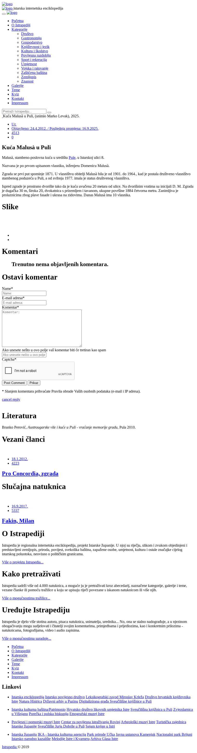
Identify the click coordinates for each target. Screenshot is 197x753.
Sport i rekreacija (34, 60)
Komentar (10, 307)
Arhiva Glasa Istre (104, 739)
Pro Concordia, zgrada (30, 473)
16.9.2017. (20, 506)
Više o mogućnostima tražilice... (26, 598)
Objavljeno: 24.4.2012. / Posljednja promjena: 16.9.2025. (55, 128)
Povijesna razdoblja (36, 55)
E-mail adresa (13, 298)
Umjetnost (29, 64)
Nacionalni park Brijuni (174, 734)
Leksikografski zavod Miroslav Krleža (115, 697)
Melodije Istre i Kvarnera (71, 739)
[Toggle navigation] (4, 14)
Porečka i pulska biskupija (48, 714)
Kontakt (18, 98)
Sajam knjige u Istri (100, 726)
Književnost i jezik (35, 47)
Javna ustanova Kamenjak (135, 734)
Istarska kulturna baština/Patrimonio (39, 709)
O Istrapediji (21, 25)
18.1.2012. (20, 459)
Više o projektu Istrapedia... (22, 562)
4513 (15, 133)
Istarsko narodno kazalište (31, 739)
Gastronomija (31, 38)
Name (7, 289)
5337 (15, 510)
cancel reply (11, 399)
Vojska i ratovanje (34, 68)
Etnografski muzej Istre (87, 714)
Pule (72, 157)
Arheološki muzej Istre (138, 722)
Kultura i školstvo (34, 51)
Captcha (9, 359)
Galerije (18, 86)
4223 (15, 463)
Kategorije (19, 29)
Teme (16, 90)
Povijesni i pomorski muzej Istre (36, 722)
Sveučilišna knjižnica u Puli (151, 709)
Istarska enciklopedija (28, 697)
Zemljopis (28, 77)
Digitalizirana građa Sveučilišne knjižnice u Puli (115, 701)
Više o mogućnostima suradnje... (26, 638)
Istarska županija (24, 734)
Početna (18, 21)
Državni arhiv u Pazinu (60, 701)
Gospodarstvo (31, 42)
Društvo (27, 34)
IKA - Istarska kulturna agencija (62, 734)
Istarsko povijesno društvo (65, 697)
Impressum (20, 103)
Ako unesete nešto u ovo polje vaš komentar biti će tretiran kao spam (54, 350)
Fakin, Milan (18, 521)
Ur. (14, 124)
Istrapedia (10, 747)
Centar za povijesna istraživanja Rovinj (90, 722)
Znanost (27, 81)
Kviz (15, 94)
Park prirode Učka (101, 734)
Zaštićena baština (34, 73)
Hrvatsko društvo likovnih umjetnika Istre (98, 709)
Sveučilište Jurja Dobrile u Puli (61, 726)
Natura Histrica (30, 701)
